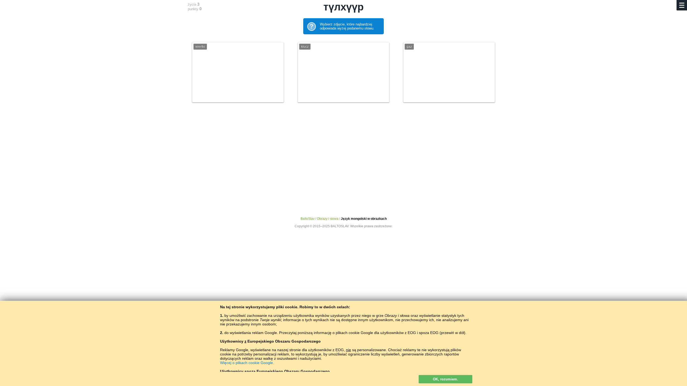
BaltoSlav (308, 219)
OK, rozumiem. (445, 379)
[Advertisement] (343, 154)
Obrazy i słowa (327, 219)
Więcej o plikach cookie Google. (247, 363)
